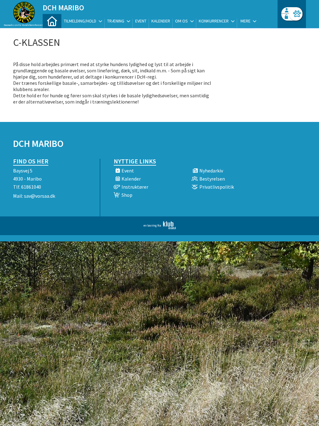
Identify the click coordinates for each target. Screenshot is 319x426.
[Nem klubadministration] (160, 227)
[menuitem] (52, 21)
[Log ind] (295, 14)
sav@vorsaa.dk (39, 196)
